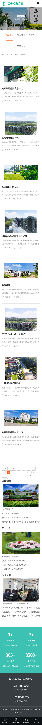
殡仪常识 (32, 35)
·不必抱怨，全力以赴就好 (12, 569)
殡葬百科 (14, 54)
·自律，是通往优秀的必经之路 (14, 565)
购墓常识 (9, 35)
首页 (4, 469)
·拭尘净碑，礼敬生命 (10, 513)
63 (33, 472)
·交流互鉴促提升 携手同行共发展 (15, 518)
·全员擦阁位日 (8, 509)
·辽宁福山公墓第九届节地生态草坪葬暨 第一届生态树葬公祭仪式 (21, 522)
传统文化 (21, 46)
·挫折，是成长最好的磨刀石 (13, 561)
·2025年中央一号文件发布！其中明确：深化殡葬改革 (21, 608)
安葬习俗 (21, 35)
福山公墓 (5, 54)
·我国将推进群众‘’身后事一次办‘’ (15, 603)
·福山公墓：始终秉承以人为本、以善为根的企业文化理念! (21, 612)
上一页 (12, 469)
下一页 (29, 476)
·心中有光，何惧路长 (10, 556)
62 (28, 472)
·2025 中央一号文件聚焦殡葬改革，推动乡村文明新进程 (21, 616)
